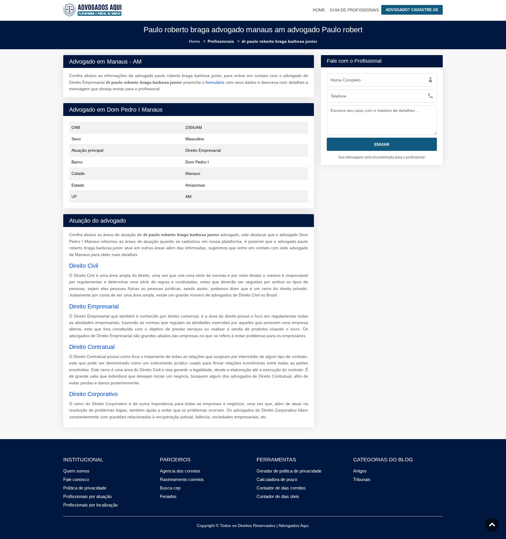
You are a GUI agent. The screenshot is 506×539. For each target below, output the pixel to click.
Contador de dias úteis (278, 496)
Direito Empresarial (94, 306)
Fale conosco (76, 479)
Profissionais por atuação (87, 496)
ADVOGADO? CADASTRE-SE (412, 10)
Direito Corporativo (93, 394)
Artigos (360, 470)
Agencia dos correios (180, 470)
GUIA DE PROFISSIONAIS (354, 10)
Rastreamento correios (182, 479)
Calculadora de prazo (277, 479)
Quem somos (76, 470)
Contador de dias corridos (281, 487)
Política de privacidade (84, 487)
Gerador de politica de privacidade (289, 470)
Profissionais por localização (90, 504)
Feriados (168, 496)
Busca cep (170, 487)
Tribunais (361, 479)
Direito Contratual (91, 347)
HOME (319, 10)
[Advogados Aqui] (92, 9)
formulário (215, 82)
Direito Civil (83, 265)
